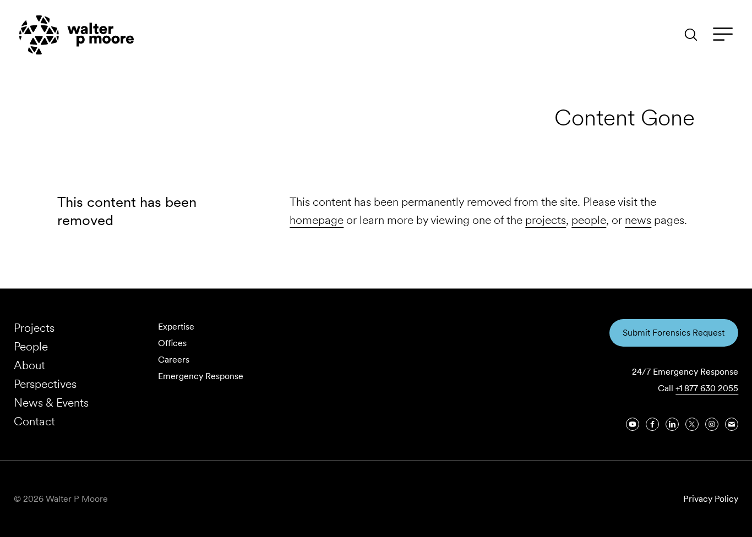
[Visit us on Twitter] (692, 424)
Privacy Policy (710, 499)
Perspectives (45, 384)
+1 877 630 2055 (706, 388)
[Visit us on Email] (731, 424)
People (31, 346)
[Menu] (723, 35)
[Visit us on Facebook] (652, 424)
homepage (317, 220)
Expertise (176, 326)
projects (545, 220)
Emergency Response (200, 376)
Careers (173, 359)
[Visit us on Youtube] (632, 424)
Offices (172, 343)
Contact (34, 421)
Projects (34, 328)
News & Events (51, 402)
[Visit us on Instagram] (711, 424)
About (29, 365)
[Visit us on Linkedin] (672, 424)
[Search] (690, 34)
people (588, 220)
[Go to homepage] (76, 34)
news (638, 220)
